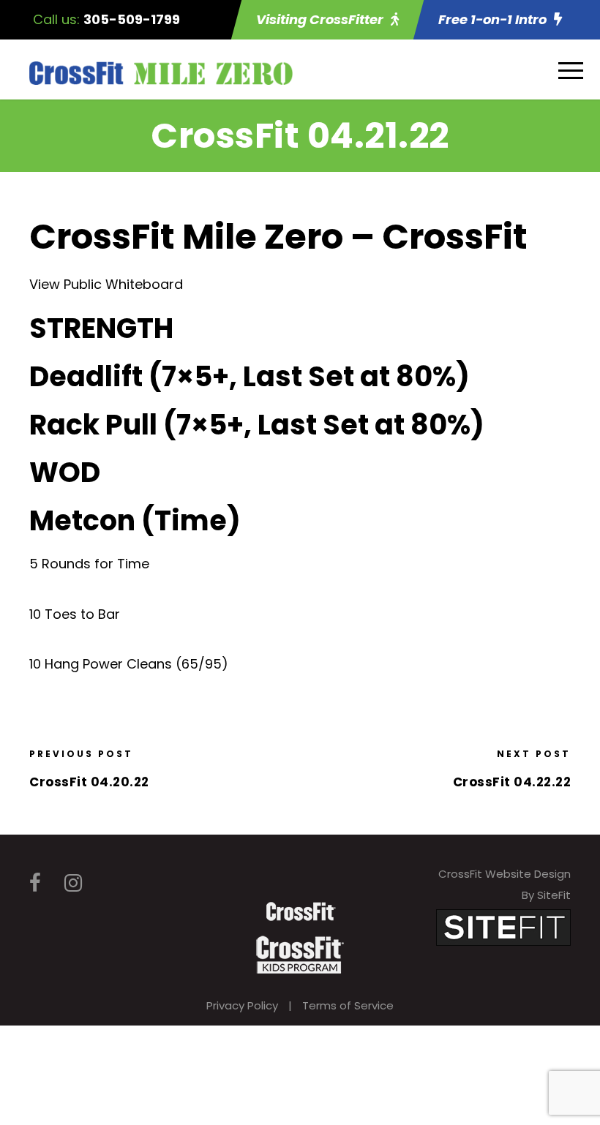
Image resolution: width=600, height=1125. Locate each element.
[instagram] (73, 883)
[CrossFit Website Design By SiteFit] (503, 926)
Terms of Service (348, 1005)
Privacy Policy (242, 1005)
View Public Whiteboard (106, 284)
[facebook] (35, 883)
